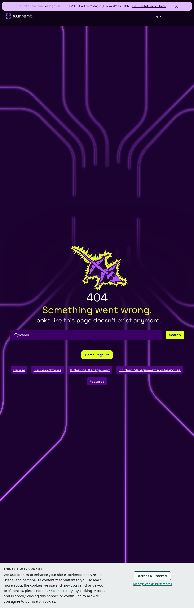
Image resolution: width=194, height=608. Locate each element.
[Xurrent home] (20, 18)
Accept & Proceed (152, 576)
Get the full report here (149, 6)
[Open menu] (183, 17)
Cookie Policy (62, 590)
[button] (160, 17)
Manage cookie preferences (152, 584)
